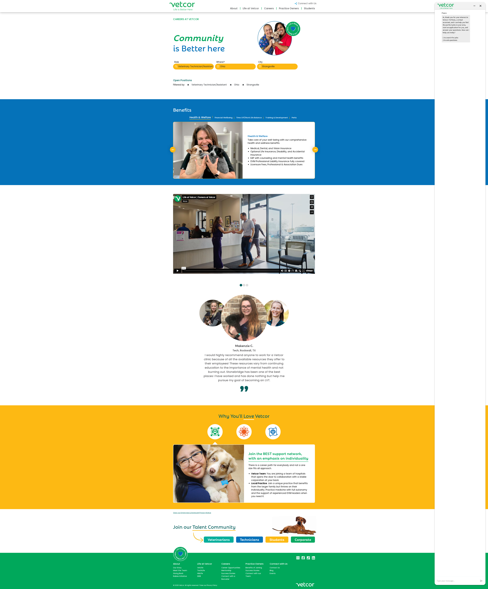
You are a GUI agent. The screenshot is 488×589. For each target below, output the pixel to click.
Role (176, 62)
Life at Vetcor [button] (251, 8)
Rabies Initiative (180, 576)
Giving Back (178, 573)
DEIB (199, 576)
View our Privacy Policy (208, 585)
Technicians (249, 539)
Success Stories (228, 573)
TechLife (201, 570)
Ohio (222, 66)
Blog (271, 570)
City (260, 62)
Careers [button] (269, 8)
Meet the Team (180, 570)
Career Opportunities (230, 567)
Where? (220, 62)
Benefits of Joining (254, 567)
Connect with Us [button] (306, 3)
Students (277, 539)
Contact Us (275, 567)
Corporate (303, 539)
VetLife (200, 567)
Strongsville (268, 66)
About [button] (234, 8)
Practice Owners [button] (289, 8)
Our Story (177, 567)
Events (273, 573)
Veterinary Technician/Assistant (195, 66)
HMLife (200, 573)
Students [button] (309, 8)
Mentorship (226, 570)
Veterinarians (219, 539)
